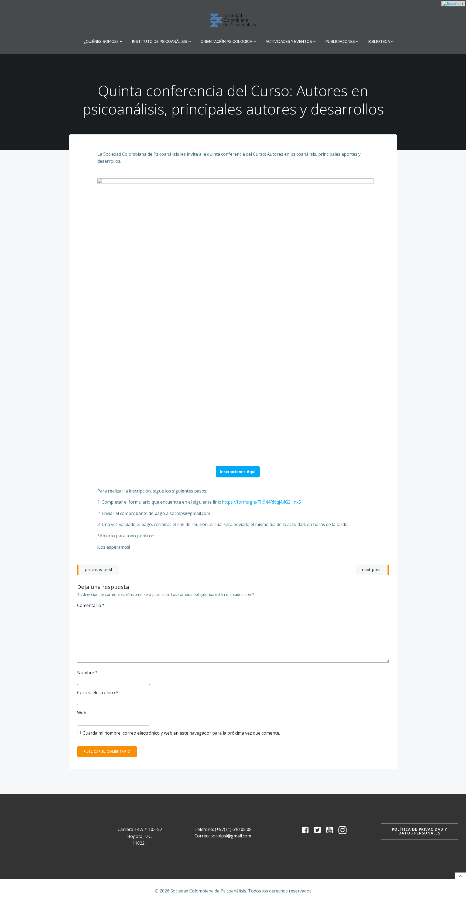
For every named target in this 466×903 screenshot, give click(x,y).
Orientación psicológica (226, 41)
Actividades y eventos (289, 41)
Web (81, 713)
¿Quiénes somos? (101, 41)
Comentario (91, 605)
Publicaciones (340, 41)
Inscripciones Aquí (237, 471)
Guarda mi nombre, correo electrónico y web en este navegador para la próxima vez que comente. (181, 733)
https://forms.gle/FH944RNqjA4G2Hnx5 (261, 502)
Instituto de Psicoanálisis (159, 41)
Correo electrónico (97, 692)
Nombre (87, 672)
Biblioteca (379, 41)
